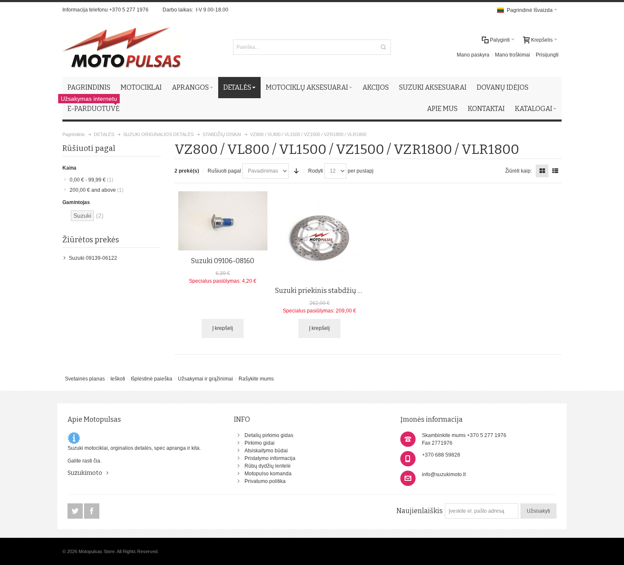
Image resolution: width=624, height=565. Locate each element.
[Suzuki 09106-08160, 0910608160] (222, 220)
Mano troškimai (512, 55)
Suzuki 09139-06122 (93, 258)
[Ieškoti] (383, 47)
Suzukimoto (84, 473)
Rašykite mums (256, 379)
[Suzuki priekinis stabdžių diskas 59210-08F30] (319, 236)
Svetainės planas (85, 379)
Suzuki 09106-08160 (222, 261)
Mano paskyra (473, 55)
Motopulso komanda (268, 474)
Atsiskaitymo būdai (266, 451)
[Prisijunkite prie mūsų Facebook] (91, 511)
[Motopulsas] (122, 47)
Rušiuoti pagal (224, 171)
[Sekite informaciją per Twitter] (75, 511)
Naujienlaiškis (419, 511)
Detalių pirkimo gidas (269, 435)
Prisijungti (547, 55)
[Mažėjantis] (296, 171)
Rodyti (315, 171)
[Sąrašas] (555, 171)
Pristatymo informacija (270, 458)
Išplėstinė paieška (151, 379)
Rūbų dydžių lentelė (268, 466)
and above (97, 190)
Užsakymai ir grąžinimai (205, 379)
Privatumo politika (265, 481)
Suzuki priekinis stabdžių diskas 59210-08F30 (348, 291)
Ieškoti (117, 379)
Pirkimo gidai (260, 443)
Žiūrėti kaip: (518, 171)
